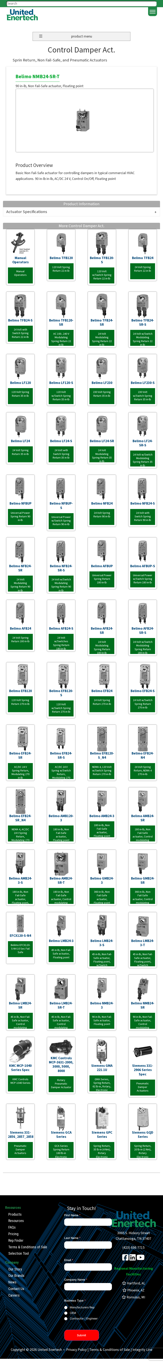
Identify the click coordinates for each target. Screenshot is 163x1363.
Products (15, 1214)
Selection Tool (18, 1253)
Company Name (75, 1279)
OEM (73, 1313)
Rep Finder (15, 1240)
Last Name (72, 1238)
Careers (14, 1295)
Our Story (15, 1269)
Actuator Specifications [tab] (26, 212)
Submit (81, 1335)
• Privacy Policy (75, 1349)
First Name (72, 1215)
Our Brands (16, 1275)
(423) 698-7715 (133, 1247)
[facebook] (125, 1258)
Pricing (13, 1234)
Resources (16, 1221)
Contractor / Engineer (84, 1318)
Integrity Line (142, 1349)
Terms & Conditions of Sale (27, 1247)
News (12, 1282)
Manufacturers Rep (82, 1307)
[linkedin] (132, 1258)
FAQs (12, 1227)
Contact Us (16, 1289)
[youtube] (141, 1258)
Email (68, 1260)
